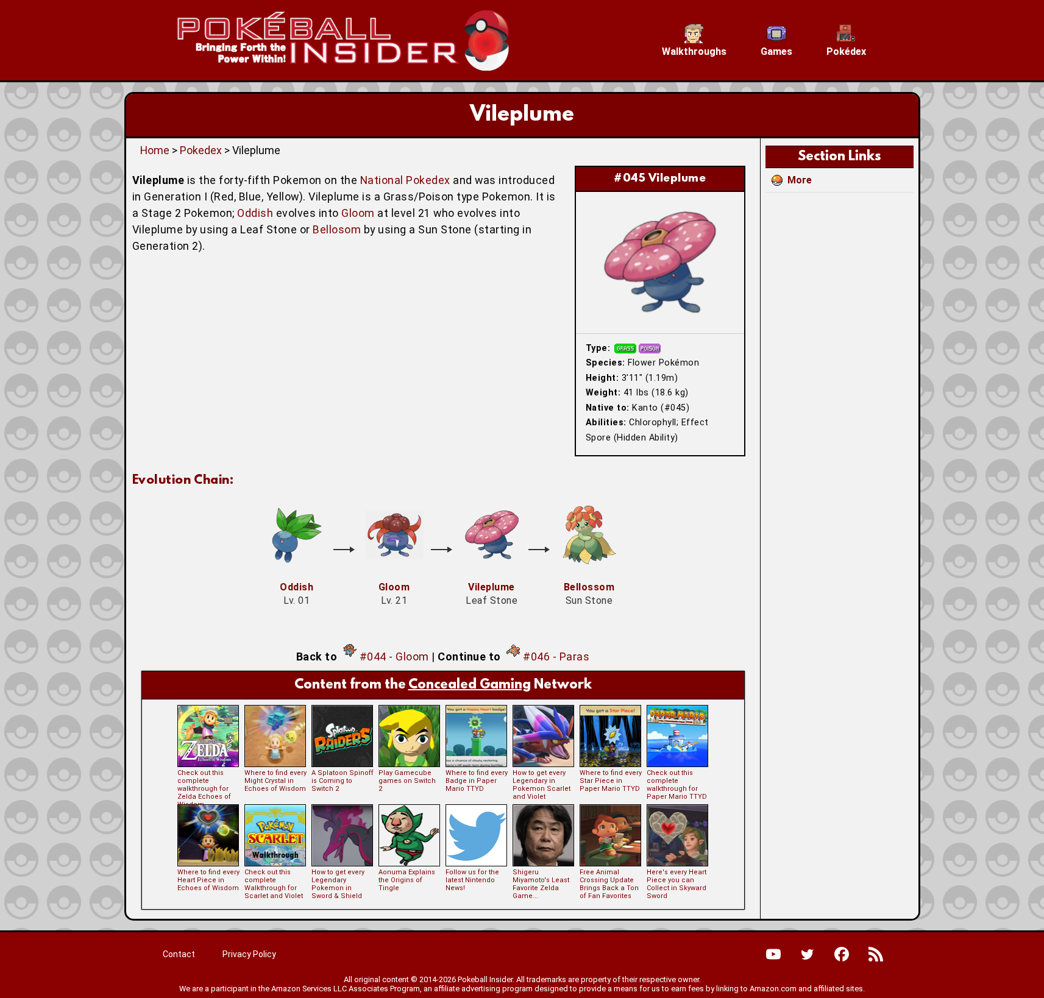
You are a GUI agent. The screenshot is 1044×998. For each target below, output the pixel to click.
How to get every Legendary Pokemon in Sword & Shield (337, 884)
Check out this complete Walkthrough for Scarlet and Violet (273, 884)
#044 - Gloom (394, 656)
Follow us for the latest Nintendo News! (472, 880)
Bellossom (589, 587)
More (799, 180)
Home (154, 150)
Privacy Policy (249, 954)
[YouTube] (773, 954)
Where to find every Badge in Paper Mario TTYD (477, 781)
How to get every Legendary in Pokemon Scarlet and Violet (541, 785)
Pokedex (201, 150)
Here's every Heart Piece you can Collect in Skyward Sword (676, 884)
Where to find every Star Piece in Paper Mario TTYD (611, 781)
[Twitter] (807, 954)
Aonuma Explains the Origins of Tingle (406, 880)
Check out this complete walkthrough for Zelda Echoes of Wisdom (204, 789)
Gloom (358, 213)
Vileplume (491, 587)
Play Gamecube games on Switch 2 (407, 781)
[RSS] (876, 954)
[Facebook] (841, 954)
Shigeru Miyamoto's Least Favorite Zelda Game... (541, 884)
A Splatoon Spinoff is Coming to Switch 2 (342, 781)
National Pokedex (405, 180)
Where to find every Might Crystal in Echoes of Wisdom (275, 781)
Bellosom (337, 229)
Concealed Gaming (469, 685)
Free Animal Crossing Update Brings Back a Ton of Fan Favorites (609, 884)
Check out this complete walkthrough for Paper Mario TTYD (677, 785)
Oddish (255, 213)
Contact (179, 954)
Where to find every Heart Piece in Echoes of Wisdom (208, 880)
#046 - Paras (556, 656)
